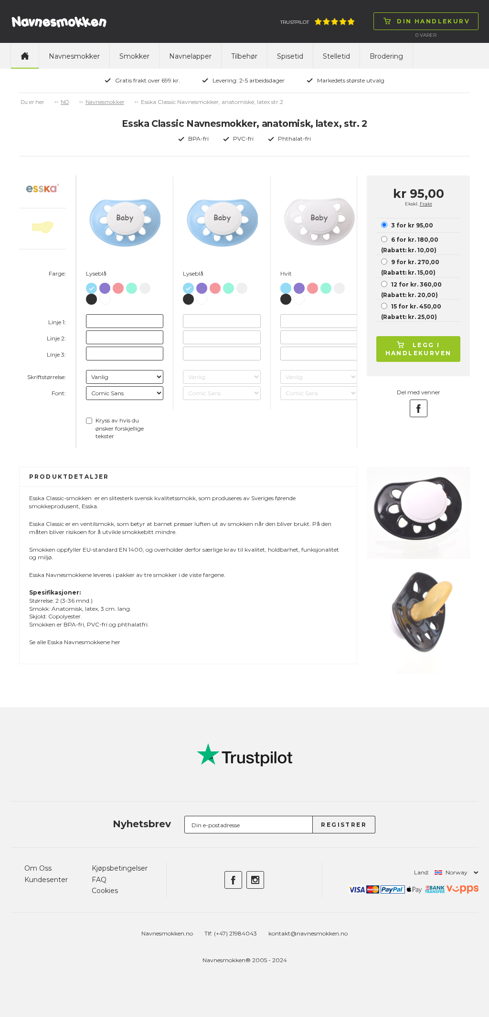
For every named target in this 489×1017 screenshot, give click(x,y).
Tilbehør (244, 56)
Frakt (426, 204)
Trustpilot (294, 22)
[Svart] (91, 297)
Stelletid (336, 56)
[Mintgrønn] (131, 286)
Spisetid (290, 56)
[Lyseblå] (91, 286)
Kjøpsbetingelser (120, 868)
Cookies (105, 890)
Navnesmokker (74, 56)
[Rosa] (118, 286)
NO (65, 102)
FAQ (99, 879)
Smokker (134, 56)
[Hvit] (104, 297)
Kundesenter (46, 879)
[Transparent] (145, 286)
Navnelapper (190, 56)
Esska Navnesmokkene (78, 642)
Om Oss (38, 868)
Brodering (386, 56)
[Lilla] (104, 286)
